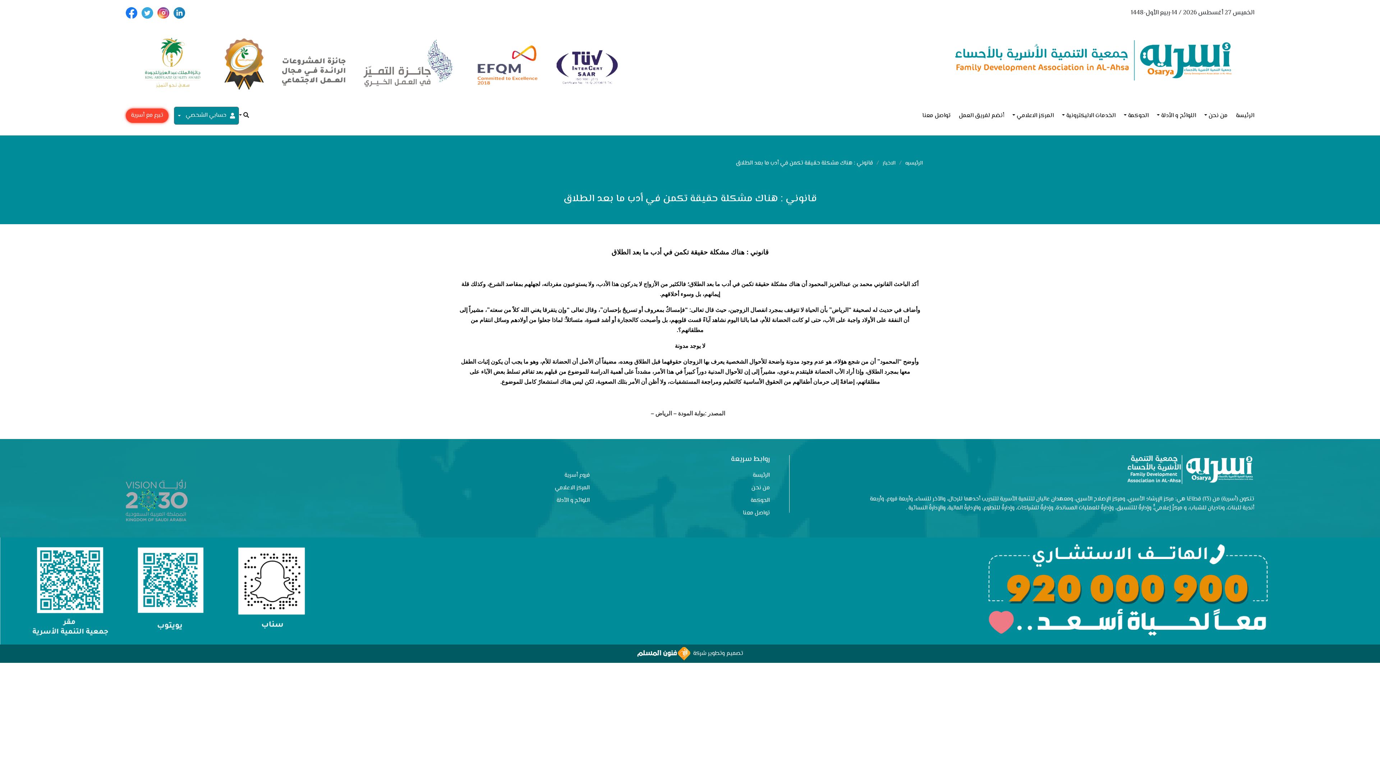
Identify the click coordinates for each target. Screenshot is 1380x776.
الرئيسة (1245, 115)
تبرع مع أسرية (147, 115)
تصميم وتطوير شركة (716, 653)
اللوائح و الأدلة (1178, 115)
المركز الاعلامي (1035, 115)
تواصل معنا (936, 115)
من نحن (1218, 115)
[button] (244, 115)
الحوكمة (1138, 115)
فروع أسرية (577, 475)
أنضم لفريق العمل (981, 115)
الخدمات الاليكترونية (1091, 115)
